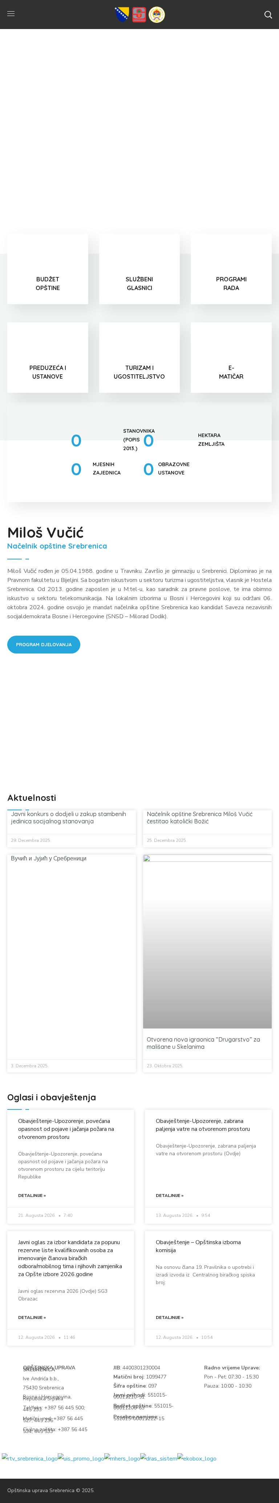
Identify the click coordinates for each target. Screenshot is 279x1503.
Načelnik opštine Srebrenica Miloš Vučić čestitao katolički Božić (199, 817)
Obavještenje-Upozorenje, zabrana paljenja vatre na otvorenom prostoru (203, 1125)
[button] (268, 14)
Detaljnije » (32, 1195)
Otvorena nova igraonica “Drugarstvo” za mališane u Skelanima (203, 1043)
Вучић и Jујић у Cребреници (48, 858)
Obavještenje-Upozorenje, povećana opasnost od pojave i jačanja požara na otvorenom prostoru (66, 1129)
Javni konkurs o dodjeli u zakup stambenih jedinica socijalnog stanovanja (68, 817)
